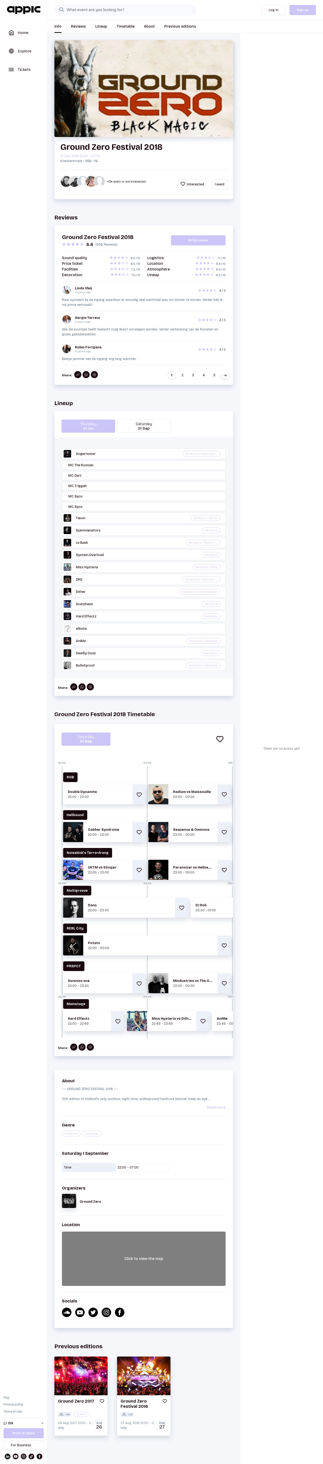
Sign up (303, 10)
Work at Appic (23, 1433)
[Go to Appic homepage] (23, 10)
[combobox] (125, 10)
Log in (273, 10)
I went (220, 184)
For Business (21, 1445)
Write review (198, 240)
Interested (195, 184)
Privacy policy (13, 1404)
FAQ (6, 1398)
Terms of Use (13, 1411)
